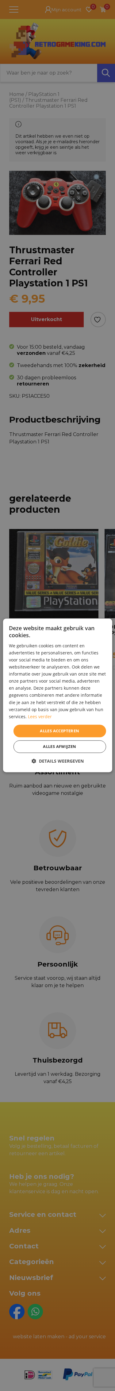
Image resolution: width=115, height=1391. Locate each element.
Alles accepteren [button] (59, 731)
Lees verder (40, 716)
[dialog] (57, 695)
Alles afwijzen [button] (59, 746)
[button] (58, 761)
